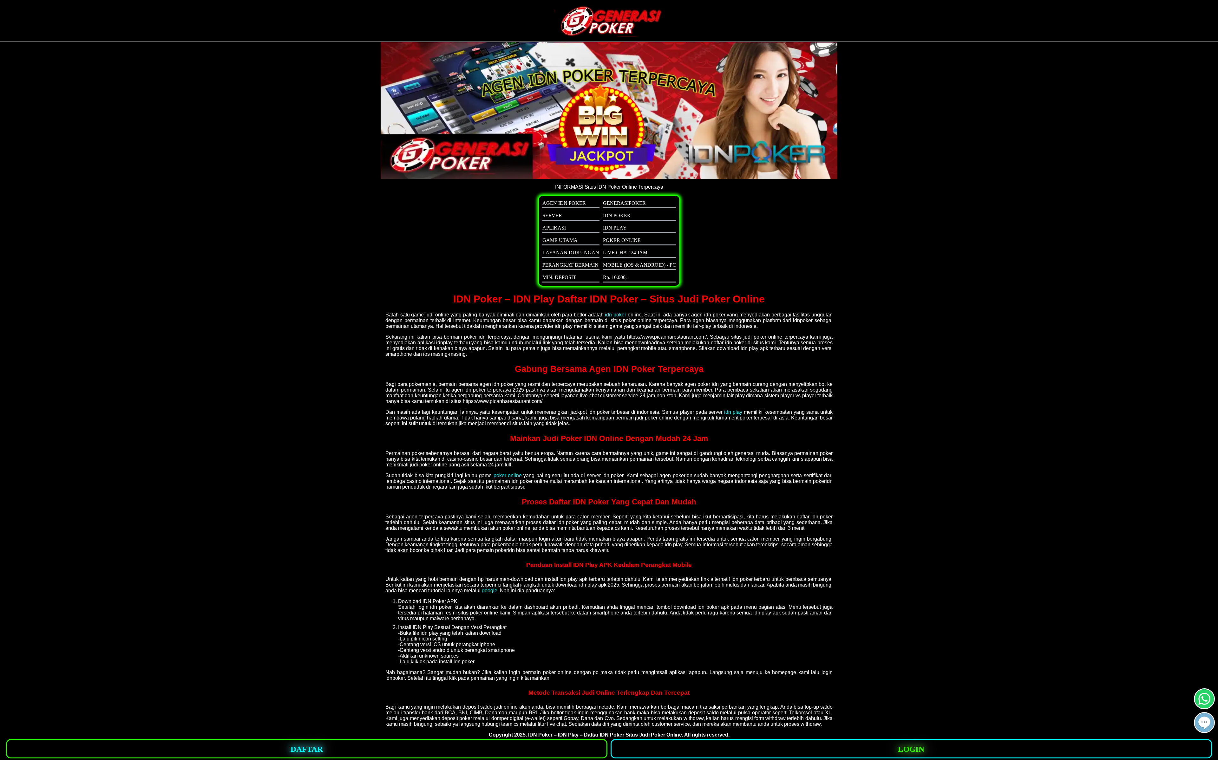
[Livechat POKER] (1204, 730)
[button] (1204, 722)
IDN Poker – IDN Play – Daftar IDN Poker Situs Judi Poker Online (605, 734)
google (489, 590)
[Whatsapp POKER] (1204, 706)
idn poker (615, 314)
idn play (733, 412)
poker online (508, 475)
